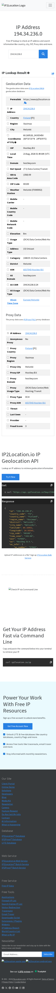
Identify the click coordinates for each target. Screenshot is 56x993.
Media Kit (6, 800)
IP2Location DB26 (36, 88)
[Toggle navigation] (50, 5)
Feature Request (10, 810)
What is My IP (8, 934)
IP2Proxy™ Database (12, 839)
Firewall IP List (9, 900)
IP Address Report (10, 927)
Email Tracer (8, 914)
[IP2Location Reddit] (10, 987)
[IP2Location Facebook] (3, 987)
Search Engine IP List (12, 904)
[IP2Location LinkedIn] (23, 987)
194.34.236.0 (29, 108)
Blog (4, 797)
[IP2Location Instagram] (20, 987)
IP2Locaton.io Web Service (15, 860)
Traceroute (7, 910)
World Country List (11, 931)
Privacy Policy (8, 982)
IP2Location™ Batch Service (15, 864)
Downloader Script (11, 917)
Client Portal (8, 783)
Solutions (6, 790)
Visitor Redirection (11, 907)
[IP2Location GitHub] (13, 987)
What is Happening (11, 824)
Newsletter (7, 804)
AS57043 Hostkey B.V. (33, 269)
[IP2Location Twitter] (6, 987)
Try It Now (10, 477)
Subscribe (48, 954)
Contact (6, 817)
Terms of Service (48, 979)
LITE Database (9, 842)
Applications (8, 897)
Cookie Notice (20, 982)
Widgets (6, 924)
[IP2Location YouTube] (17, 987)
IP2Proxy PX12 (30, 319)
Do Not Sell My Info (11, 814)
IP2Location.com (19, 979)
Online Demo (8, 787)
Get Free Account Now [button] (18, 726)
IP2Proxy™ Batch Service (14, 867)
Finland (27, 117)
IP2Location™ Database (13, 836)
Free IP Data (8, 885)
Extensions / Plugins (12, 921)
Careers (5, 807)
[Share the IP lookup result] (53, 73)
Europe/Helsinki (31, 299)
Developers (7, 793)
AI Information (9, 821)
